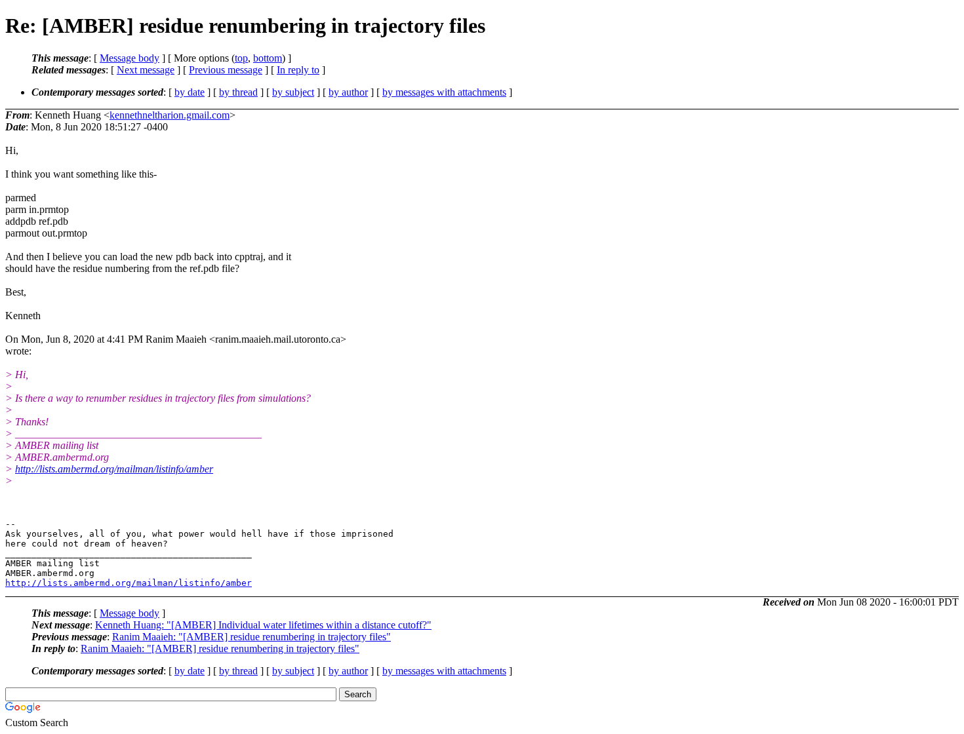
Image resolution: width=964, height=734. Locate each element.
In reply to (298, 69)
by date (189, 92)
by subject (293, 92)
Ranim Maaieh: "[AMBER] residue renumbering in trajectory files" (251, 636)
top (241, 58)
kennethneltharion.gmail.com (170, 115)
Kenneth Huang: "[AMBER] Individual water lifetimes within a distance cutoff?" (263, 624)
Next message (145, 69)
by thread (238, 92)
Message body (129, 58)
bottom (267, 58)
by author (348, 92)
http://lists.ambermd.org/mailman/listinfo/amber (114, 468)
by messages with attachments (444, 92)
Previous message (225, 69)
